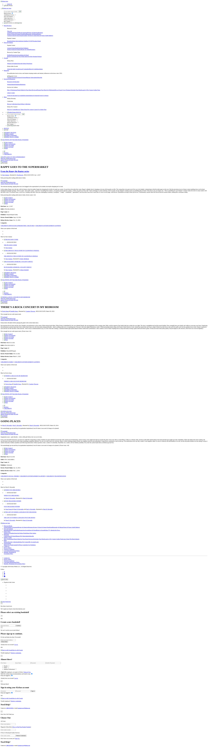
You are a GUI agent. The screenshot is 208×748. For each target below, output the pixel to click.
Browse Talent (20, 109)
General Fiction (11, 48)
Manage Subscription (31, 77)
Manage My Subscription (22, 536)
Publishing (17, 84)
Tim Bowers (20, 175)
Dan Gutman (5, 175)
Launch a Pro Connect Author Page (54, 539)
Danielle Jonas (14, 311)
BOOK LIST (8, 139)
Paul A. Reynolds (17, 425)
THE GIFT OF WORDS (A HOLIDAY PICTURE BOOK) (19, 517)
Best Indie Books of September (20, 139)
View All (9, 31)
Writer (5, 667)
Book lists (15, 41)
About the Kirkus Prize (23, 63)
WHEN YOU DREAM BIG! (11, 495)
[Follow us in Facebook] (4, 572)
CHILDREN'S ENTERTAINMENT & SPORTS (48, 225)
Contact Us (7, 558)
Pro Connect (7, 21)
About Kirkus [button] (7, 543)
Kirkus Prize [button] (7, 531)
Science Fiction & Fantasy (14, 34)
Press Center (22, 545)
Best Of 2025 (29, 41)
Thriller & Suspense (22, 32)
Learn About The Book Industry (71, 539)
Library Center (11, 93)
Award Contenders (24, 69)
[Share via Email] (8, 147)
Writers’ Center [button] (8, 537)
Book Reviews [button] (8, 25)
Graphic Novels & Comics (30, 35)
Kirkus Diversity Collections (11, 542)
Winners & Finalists (12, 63)
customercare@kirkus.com (24, 708)
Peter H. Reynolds (7, 425)
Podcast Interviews (9, 19)
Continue (18, 625)
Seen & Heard (25, 55)
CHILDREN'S (8, 154)
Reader (6, 666)
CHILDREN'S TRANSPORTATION (56, 476)
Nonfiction (23, 34)
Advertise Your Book (76, 90)
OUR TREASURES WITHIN (12, 506)
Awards (19, 55)
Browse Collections (12, 104)
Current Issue (10, 77)
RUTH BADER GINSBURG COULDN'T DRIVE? (18, 267)
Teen (22, 48)
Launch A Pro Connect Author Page (90, 90)
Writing (9, 84)
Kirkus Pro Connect (24, 542)
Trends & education (12, 95)
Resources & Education (13, 81)
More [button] (5, 97)
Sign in (3, 672)
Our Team (10, 545)
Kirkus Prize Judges (31, 533)
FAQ (18, 545)
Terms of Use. (27, 672)
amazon (3, 160)
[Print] (6, 148)
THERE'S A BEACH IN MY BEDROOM (15, 381)
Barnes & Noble (9, 160)
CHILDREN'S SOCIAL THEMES (10, 476)
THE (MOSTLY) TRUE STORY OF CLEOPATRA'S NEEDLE (21, 256)
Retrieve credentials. (16, 653)
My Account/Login (34, 542)
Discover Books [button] (8, 526)
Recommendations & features (31, 95)
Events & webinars (43, 95)
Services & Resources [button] (9, 79)
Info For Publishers (31, 545)
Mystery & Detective (32, 32)
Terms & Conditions (9, 549)
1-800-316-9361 (9, 708)
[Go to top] (4, 579)
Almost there (4, 641)
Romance (40, 32)
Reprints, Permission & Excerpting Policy (10, 553)
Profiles (9, 55)
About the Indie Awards (13, 69)
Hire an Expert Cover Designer (63, 90)
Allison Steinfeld (24, 270)
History (39, 34)
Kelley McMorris (24, 259)
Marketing (22, 84)
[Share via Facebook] (9, 144)
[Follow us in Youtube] (4, 576)
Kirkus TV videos (49, 530)
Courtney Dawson (30, 311)
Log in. (16, 644)
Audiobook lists (22, 41)
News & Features (8, 16)
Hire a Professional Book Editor (12, 539)
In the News (18, 56)
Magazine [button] (6, 70)
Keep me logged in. (6, 675)
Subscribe (39, 77)
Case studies (20, 95)
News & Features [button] (8, 42)
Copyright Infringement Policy (12, 550)
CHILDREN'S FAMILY (7, 362)
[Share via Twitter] (9, 145)
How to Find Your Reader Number (22, 727)
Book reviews (7, 13)
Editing (13, 84)
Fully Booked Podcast (36, 56)
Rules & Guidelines (34, 69)
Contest (15, 545)
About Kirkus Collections (23, 104)
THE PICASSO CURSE (10, 245)
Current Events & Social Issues (15, 35)
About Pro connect (29, 109)
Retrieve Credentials (21, 735)
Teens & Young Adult (42, 35)
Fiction (15, 32)
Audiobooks (10, 32)
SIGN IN (9, 4)
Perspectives (14, 55)
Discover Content (11, 109)
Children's (50, 35)
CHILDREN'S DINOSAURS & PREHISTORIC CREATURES (17, 225)
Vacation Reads (37, 41)
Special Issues (17, 77)
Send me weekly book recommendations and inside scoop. (16, 674)
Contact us (6, 546)
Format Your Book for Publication (46, 90)
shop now (3, 158)
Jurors (30, 63)
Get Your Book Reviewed (30, 90)
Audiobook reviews (9, 15)
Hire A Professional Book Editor (15, 90)
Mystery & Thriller (25, 49)
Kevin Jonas (5, 311)
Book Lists (12, 530)
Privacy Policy (7, 548)
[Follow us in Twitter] (4, 573)
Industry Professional (9, 669)
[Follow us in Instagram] (4, 575)
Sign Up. (17, 738)
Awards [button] (6, 58)
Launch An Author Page (40, 109)
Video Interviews (8, 18)
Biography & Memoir (31, 34)
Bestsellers (10, 41)
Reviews (6, 152)
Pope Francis (9, 509)
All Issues (23, 77)
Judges (41, 69)
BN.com (16, 160)
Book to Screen (11, 56)
